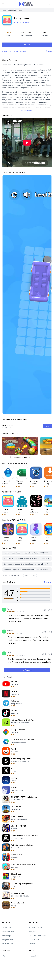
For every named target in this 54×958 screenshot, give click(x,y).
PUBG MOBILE (34, 940)
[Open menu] (3, 3)
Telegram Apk (7, 940)
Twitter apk (6, 935)
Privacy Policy (34, 956)
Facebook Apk (8, 931)
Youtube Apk (7, 944)
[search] (49, 4)
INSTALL (27, 45)
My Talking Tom (35, 927)
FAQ (3, 956)
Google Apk (7, 927)
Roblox (32, 944)
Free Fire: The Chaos (37, 935)
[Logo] (26, 4)
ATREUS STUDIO (21, 22)
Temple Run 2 (34, 931)
